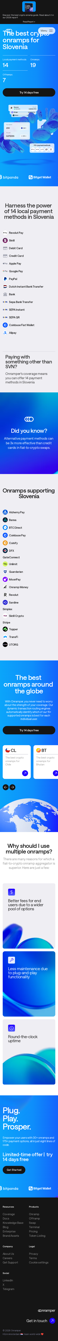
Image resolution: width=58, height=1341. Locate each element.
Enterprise (9, 1231)
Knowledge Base (13, 1222)
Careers (7, 1258)
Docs (6, 1218)
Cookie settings (38, 1262)
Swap (32, 1222)
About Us (8, 1253)
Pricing (33, 1231)
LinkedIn (8, 1280)
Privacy (33, 1253)
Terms (33, 1258)
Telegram (8, 1288)
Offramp (34, 1218)
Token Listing (37, 1235)
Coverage (9, 1214)
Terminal (34, 1227)
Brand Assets (11, 1235)
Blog (5, 1227)
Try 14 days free (29, 92)
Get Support (10, 1262)
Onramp (34, 1214)
